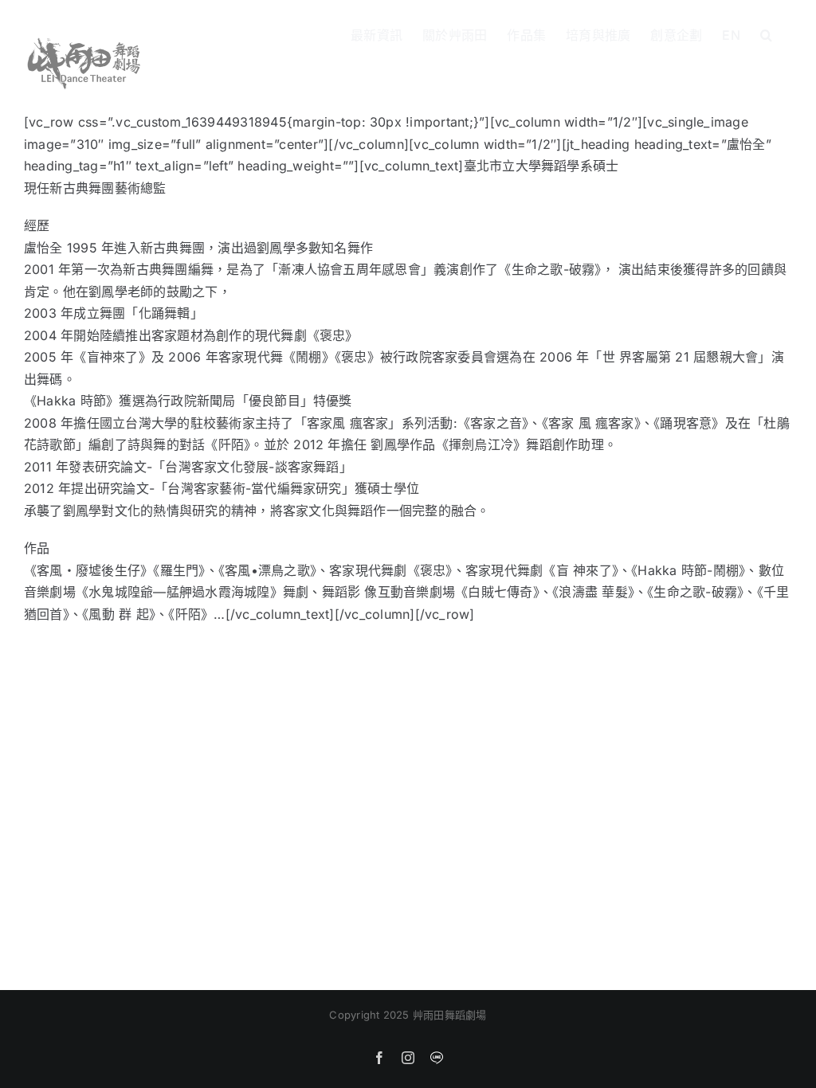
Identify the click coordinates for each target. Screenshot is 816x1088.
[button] (766, 33)
